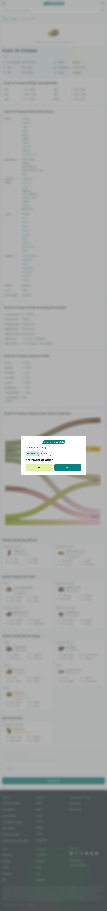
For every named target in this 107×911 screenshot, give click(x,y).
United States (32, 453)
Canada (46, 453)
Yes (68, 467)
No (39, 467)
